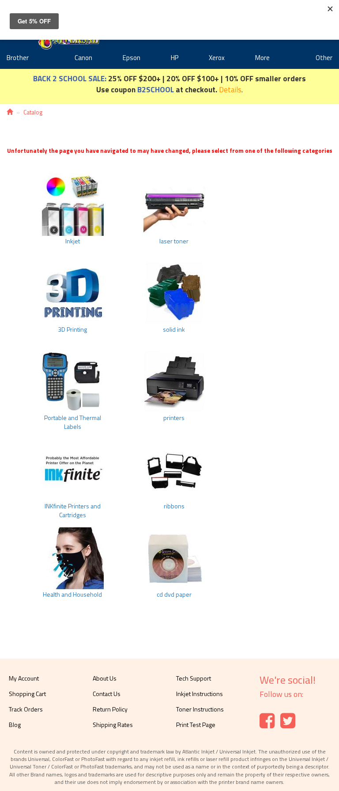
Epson (131, 57)
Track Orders (26, 709)
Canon (83, 57)
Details (230, 89)
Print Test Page (195, 724)
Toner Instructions (200, 709)
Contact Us (107, 693)
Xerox (217, 57)
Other (324, 57)
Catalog (32, 112)
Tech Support (193, 678)
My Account (24, 678)
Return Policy (110, 709)
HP (174, 57)
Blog (15, 724)
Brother (18, 57)
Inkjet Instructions (199, 693)
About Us (105, 678)
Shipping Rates (113, 724)
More (262, 57)
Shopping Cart (27, 693)
